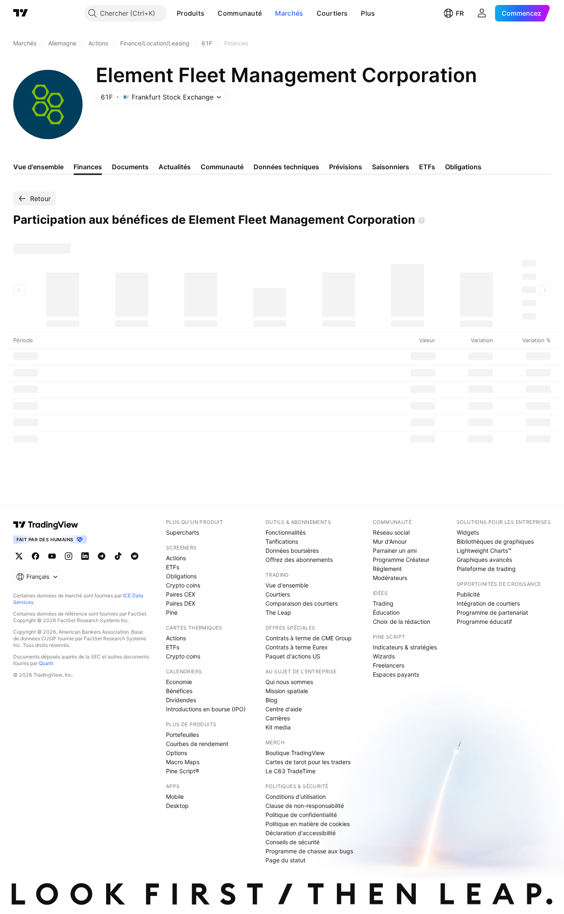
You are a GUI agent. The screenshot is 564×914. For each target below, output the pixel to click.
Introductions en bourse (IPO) (206, 709)
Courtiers (332, 13)
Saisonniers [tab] (390, 167)
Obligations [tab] (463, 167)
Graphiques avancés (484, 559)
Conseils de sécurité (292, 841)
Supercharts (182, 532)
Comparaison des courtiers (301, 603)
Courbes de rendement (197, 743)
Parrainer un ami (395, 550)
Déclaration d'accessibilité (300, 832)
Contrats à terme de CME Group (308, 638)
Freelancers (388, 665)
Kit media (278, 727)
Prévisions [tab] (345, 167)
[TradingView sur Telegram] (101, 556)
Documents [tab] (130, 167)
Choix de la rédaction (401, 621)
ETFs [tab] (427, 167)
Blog (271, 699)
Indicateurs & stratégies (405, 647)
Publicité (468, 594)
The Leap (278, 612)
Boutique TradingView (295, 752)
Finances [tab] (87, 167)
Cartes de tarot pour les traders (308, 761)
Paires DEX (180, 603)
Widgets (468, 532)
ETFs (172, 567)
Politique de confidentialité (301, 814)
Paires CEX (180, 594)
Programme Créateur (401, 559)
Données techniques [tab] (286, 167)
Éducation (386, 612)
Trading (383, 603)
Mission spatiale (286, 690)
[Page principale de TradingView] (20, 13)
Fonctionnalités (285, 532)
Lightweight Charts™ (484, 550)
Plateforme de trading (486, 568)
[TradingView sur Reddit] (134, 556)
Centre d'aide (283, 709)
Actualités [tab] (175, 167)
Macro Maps (182, 761)
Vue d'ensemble (286, 585)
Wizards (384, 656)
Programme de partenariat (492, 612)
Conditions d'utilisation (295, 796)
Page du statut (285, 860)
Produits (190, 13)
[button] (210, 13)
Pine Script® (182, 770)
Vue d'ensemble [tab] (38, 167)
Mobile (175, 796)
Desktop (177, 805)
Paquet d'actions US (292, 656)
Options (176, 752)
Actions (176, 557)
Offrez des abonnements (299, 559)
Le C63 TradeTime (290, 770)
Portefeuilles (182, 734)
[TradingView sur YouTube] (52, 556)
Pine (172, 612)
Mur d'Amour (390, 541)
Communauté (240, 13)
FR (460, 13)
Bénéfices (179, 690)
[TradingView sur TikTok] (118, 556)
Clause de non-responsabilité (304, 805)
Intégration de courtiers (488, 603)
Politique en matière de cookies (307, 823)
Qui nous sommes (289, 681)
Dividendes (181, 699)
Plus (368, 13)
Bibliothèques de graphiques (495, 541)
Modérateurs (390, 577)
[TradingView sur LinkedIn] (85, 556)
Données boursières (292, 550)
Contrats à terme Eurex (296, 647)
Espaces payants (396, 674)
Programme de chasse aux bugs (309, 851)
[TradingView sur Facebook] (35, 556)
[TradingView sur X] (19, 556)
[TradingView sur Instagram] (68, 556)
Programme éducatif (484, 621)
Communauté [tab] (222, 167)
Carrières (277, 718)
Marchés (289, 13)
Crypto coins (183, 585)
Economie (179, 681)
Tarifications (281, 541)
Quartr (46, 663)
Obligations (181, 576)
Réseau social (391, 532)
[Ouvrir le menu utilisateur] (482, 13)
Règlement (387, 568)
